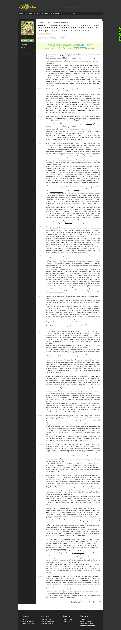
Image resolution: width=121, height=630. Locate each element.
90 (75, 30)
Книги (52, 13)
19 (47, 27)
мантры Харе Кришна (56, 192)
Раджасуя (79, 133)
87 (69, 30)
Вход (66, 13)
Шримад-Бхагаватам (78, 553)
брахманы (89, 124)
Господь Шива (62, 58)
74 (41, 30)
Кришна (48, 33)
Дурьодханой (55, 120)
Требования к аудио (46, 619)
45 (41, 28)
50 (52, 28)
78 (49, 30)
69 (92, 28)
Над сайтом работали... (28, 621)
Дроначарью (80, 116)
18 (45, 27)
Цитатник (46, 13)
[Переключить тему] (10, 1)
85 (64, 30)
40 (92, 27)
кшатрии (48, 126)
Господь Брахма (51, 58)
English (2, 1)
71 (96, 28)
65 (83, 28)
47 (45, 28)
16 (41, 27)
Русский (6, 1)
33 (77, 27)
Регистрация (72, 13)
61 (75, 28)
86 (66, 30)
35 (81, 27)
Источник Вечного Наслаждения (59, 25)
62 (77, 28)
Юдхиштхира (50, 56)
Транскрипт (24, 44)
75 (43, 30)
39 (90, 27)
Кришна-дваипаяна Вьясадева (81, 104)
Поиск (61, 13)
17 (43, 27)
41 (94, 27)
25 (60, 27)
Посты (41, 13)
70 (94, 28)
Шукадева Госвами (78, 578)
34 (79, 27)
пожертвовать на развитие (88, 625)
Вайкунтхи (49, 512)
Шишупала (74, 331)
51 (54, 28)
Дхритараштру (60, 118)
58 (69, 28)
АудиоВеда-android (68, 619)
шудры (74, 126)
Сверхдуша (68, 223)
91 (77, 30)
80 (54, 30)
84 (62, 30)
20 (49, 27)
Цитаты (23, 47)
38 (88, 27)
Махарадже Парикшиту (59, 576)
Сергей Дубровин (75, 602)
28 (66, 27)
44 (39, 28)
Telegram (82, 619)
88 (71, 30)
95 (86, 30)
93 (81, 30)
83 (60, 30)
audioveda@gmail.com (86, 621)
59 (71, 28)
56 (64, 28)
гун (84, 419)
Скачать (27, 40)
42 (96, 27)
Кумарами (69, 512)
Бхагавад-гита (50, 526)
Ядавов (64, 209)
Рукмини (97, 333)
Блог (26, 13)
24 (58, 27)
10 (89, 25)
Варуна (64, 135)
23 (56, 27)
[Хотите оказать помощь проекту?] (120, 34)
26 (62, 27)
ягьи (51, 535)
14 (98, 25)
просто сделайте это (80, 47)
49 (49, 28)
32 (75, 27)
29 (69, 27)
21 (52, 27)
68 (90, 28)
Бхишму (87, 116)
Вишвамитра (50, 108)
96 (88, 30)
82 (58, 30)
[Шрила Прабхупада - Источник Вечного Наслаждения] (27, 34)
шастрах (76, 190)
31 (73, 27)
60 (73, 28)
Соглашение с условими (28, 623)
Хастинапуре (61, 543)
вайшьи (64, 126)
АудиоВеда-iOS (67, 621)
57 (66, 28)
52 (56, 28)
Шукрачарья (90, 110)
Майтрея (85, 106)
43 (98, 27)
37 (86, 27)
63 (79, 28)
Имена (64, 36)
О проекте (24, 619)
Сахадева (59, 207)
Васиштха (67, 106)
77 (47, 30)
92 (79, 30)
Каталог (31, 13)
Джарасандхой (82, 54)
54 (60, 28)
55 (62, 28)
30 (71, 27)
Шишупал (41, 33)
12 (94, 25)
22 (54, 27)
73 (39, 30)
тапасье (97, 376)
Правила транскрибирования (48, 621)
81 (56, 30)
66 (86, 28)
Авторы (36, 13)
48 (47, 28)
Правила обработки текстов (48, 623)
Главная (21, 13)
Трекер (57, 13)
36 (83, 27)
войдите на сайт (84, 45)
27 (64, 27)
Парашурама (81, 110)
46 (43, 28)
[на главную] (27, 9)
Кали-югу (50, 186)
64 (81, 28)
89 (73, 30)
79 (52, 30)
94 (83, 30)
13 (96, 25)
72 (98, 28)
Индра (74, 58)
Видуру (76, 120)
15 (39, 27)
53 (58, 28)
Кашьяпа (65, 110)
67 (88, 28)
